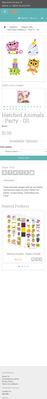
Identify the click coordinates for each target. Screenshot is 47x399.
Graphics (13, 27)
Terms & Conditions (10, 384)
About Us (6, 376)
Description (9, 180)
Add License (6, 147)
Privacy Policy (7, 381)
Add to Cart (23, 158)
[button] (27, 18)
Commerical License (10, 379)
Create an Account (21, 6)
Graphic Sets (27, 27)
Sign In (5, 6)
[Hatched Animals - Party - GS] (23, 58)
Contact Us (6, 391)
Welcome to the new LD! (12, 2)
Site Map (5, 394)
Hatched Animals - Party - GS (23, 30)
